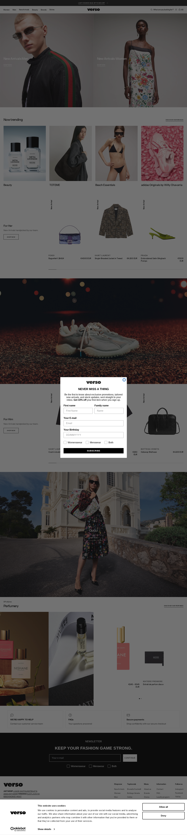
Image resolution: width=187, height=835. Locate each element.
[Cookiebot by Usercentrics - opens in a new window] (18, 829)
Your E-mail (70, 418)
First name (69, 405)
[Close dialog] (124, 379)
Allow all (163, 807)
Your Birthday (71, 429)
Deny (163, 815)
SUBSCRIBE (93, 451)
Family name (101, 405)
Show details (44, 829)
